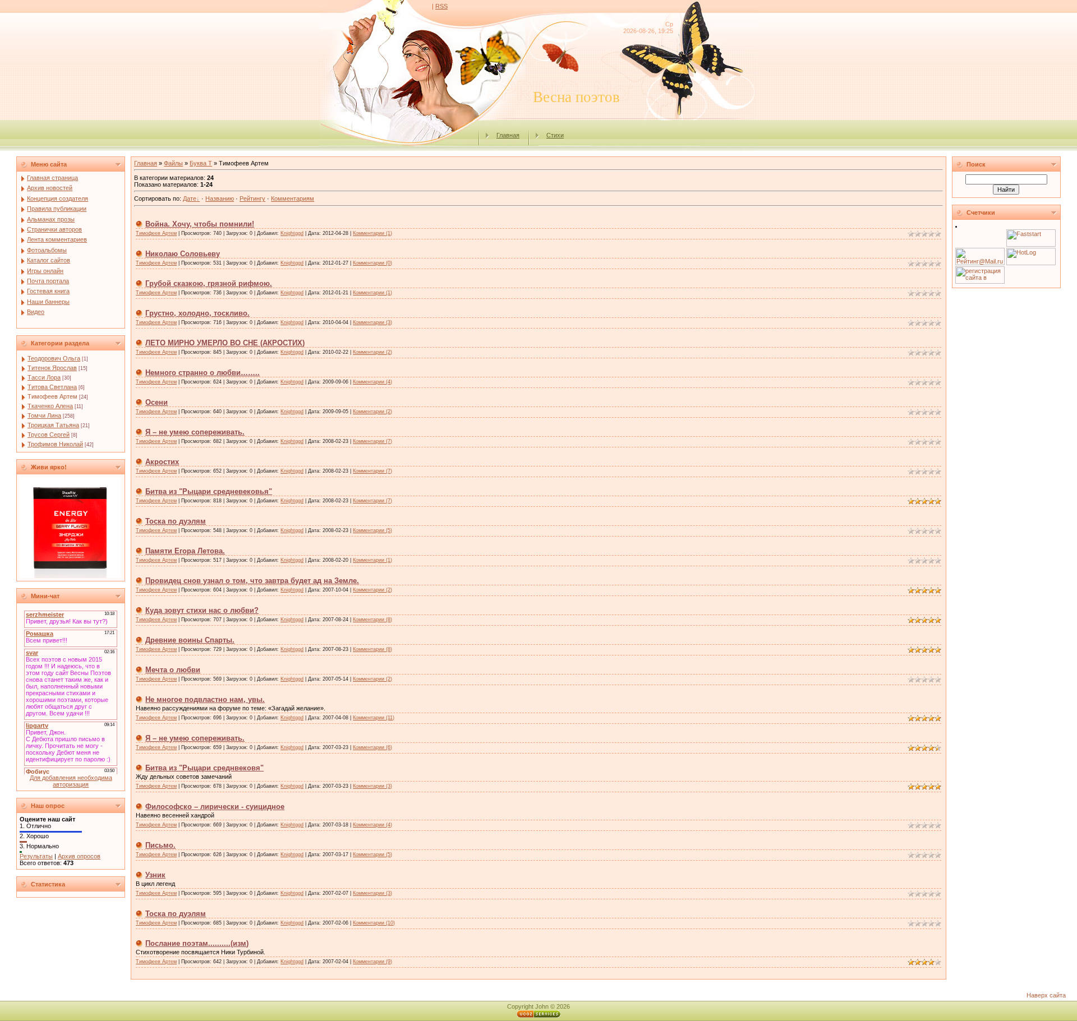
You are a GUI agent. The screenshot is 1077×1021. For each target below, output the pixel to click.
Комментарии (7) (372, 441)
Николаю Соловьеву (182, 254)
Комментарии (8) (372, 619)
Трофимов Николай (55, 444)
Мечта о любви (172, 670)
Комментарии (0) (372, 263)
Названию (219, 198)
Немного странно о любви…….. (202, 372)
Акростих (162, 462)
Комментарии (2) (372, 352)
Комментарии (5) (372, 530)
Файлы (173, 163)
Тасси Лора (44, 377)
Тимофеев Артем (52, 396)
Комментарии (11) (373, 717)
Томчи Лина (44, 415)
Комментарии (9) (372, 961)
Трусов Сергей (48, 434)
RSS (441, 6)
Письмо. (160, 845)
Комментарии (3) (372, 322)
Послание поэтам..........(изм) (196, 943)
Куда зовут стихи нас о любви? (202, 610)
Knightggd (291, 233)
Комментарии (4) (372, 382)
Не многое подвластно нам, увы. (205, 699)
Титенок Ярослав (52, 367)
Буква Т (201, 163)
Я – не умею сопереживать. (195, 432)
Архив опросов (79, 856)
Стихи (555, 135)
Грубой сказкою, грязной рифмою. (208, 283)
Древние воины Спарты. (189, 640)
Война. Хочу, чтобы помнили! (199, 224)
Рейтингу (252, 198)
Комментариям (292, 198)
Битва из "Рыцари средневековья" (208, 491)
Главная (507, 135)
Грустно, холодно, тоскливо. (197, 313)
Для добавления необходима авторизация (71, 781)
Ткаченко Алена (50, 406)
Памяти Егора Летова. (185, 551)
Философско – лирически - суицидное (214, 806)
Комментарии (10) (374, 923)
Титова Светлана (52, 387)
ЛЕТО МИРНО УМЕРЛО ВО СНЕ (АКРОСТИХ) (225, 343)
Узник (155, 875)
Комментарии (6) (372, 747)
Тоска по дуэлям (175, 521)
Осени (156, 402)
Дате (189, 198)
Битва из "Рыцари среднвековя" (204, 768)
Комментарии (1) (372, 233)
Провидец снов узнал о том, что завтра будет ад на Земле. (252, 580)
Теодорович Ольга (53, 358)
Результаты (36, 856)
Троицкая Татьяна (53, 425)
